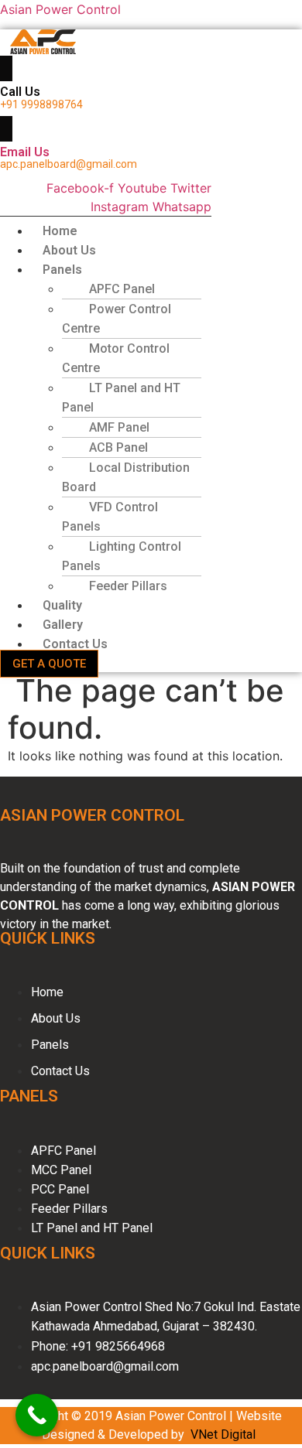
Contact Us (75, 644)
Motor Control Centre (116, 358)
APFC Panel (122, 289)
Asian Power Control (60, 9)
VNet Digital (223, 1434)
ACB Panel (118, 447)
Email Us (25, 152)
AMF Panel (119, 427)
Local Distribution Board (126, 477)
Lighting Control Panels (121, 556)
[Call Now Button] (36, 1415)
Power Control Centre (116, 319)
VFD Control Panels (110, 517)
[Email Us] (6, 129)
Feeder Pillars (128, 586)
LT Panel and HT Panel (121, 398)
